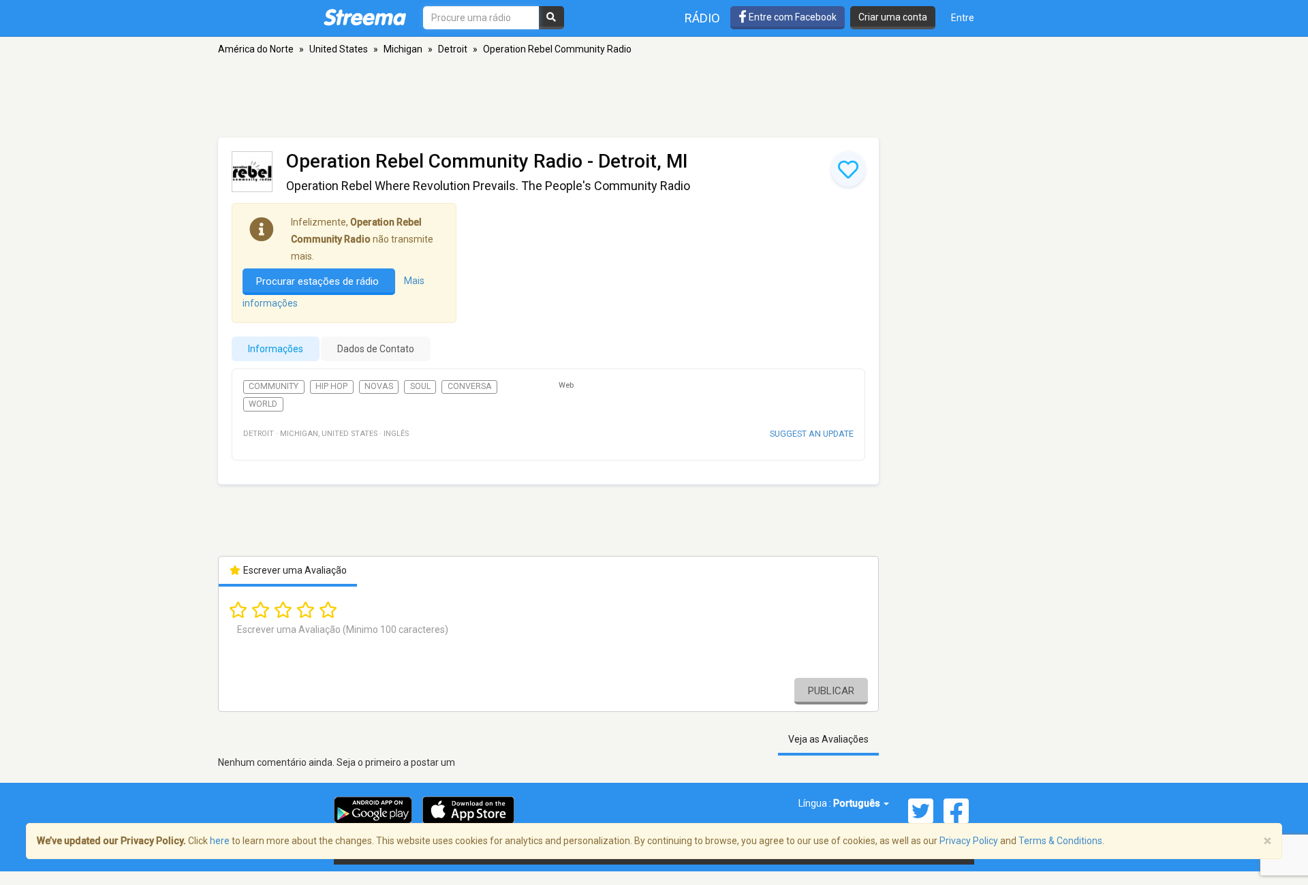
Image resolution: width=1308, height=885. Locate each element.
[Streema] (365, 17)
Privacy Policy (968, 840)
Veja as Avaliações (828, 739)
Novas (378, 386)
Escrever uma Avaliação (294, 570)
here (220, 840)
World (263, 404)
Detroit (452, 49)
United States (338, 49)
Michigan (403, 49)
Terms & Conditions (1060, 840)
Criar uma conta (892, 17)
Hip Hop (331, 386)
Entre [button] (962, 17)
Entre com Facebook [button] (792, 17)
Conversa (470, 386)
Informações (275, 348)
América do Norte (256, 49)
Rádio (702, 18)
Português (857, 803)
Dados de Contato (375, 348)
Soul (420, 386)
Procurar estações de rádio (319, 281)
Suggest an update (812, 434)
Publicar (831, 691)
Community (273, 386)
